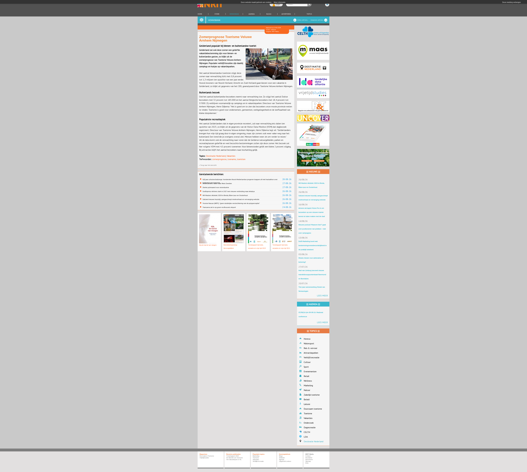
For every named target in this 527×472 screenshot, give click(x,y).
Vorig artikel (302, 20)
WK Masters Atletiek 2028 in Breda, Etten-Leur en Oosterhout (225, 195)
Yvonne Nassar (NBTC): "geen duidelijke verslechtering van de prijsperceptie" (231, 203)
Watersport (309, 343)
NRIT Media (309, 454)
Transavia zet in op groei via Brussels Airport (219, 207)
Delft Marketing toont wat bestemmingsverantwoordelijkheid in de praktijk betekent (312, 245)
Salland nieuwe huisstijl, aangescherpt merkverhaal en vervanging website (231, 199)
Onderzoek (309, 422)
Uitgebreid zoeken (285, 461)
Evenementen (310, 371)
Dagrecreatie (310, 427)
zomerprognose (219, 159)
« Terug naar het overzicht (208, 165)
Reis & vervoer (310, 348)
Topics (309, 14)
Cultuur (307, 362)
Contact (308, 456)
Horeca (307, 338)
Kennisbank (234, 14)
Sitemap (308, 461)
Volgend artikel (317, 20)
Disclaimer (308, 458)
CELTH (307, 432)
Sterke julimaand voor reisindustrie (216, 187)
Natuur (307, 390)
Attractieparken (311, 352)
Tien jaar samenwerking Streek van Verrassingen (311, 289)
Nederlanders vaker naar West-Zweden (217, 183)
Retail (306, 376)
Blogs (268, 14)
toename (232, 159)
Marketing (308, 385)
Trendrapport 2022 (232, 456)
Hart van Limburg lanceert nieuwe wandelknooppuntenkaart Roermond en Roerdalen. (312, 274)
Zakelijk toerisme (312, 394)
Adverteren (286, 14)
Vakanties (231, 155)
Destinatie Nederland (216, 155)
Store (217, 14)
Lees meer (322, 295)
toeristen (241, 159)
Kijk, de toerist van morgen (208, 245)
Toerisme (308, 413)
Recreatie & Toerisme (207, 456)
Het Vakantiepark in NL (234, 459)
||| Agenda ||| (313, 304)
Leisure (307, 404)
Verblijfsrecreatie (311, 357)
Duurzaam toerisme (313, 408)
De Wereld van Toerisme (234, 458)
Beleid (306, 399)
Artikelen (282, 458)
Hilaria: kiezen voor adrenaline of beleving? (310, 260)
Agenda (252, 14)
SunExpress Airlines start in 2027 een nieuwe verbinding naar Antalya (229, 191)
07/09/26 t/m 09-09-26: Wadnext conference (310, 314)
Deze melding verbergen (511, 2)
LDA (306, 436)
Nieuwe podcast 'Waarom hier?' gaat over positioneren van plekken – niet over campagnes (312, 229)
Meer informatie (279, 2)
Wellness (308, 380)
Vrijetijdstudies (204, 458)
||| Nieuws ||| (313, 171)
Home (200, 14)
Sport (306, 366)
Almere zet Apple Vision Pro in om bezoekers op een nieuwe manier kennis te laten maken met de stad (311, 212)
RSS (306, 463)
